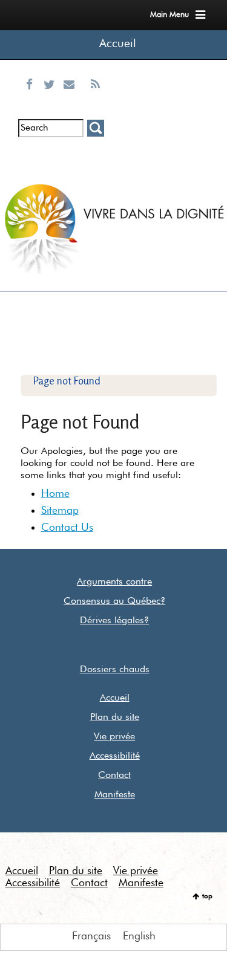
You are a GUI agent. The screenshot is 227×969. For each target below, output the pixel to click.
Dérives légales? (114, 621)
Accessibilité (115, 756)
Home (55, 493)
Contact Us (67, 527)
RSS (95, 99)
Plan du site (114, 717)
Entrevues (52, 157)
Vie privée (114, 737)
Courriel (72, 99)
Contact (114, 775)
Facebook (32, 99)
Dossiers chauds (115, 670)
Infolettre (31, 157)
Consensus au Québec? (114, 601)
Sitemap (60, 510)
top (207, 896)
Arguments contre (114, 582)
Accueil (117, 44)
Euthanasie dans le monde (95, 167)
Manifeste (114, 795)
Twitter (52, 99)
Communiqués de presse (72, 167)
